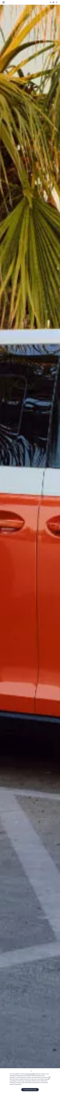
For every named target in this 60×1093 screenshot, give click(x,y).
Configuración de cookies (30, 1089)
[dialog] (30, 1080)
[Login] (53, 2)
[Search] (50, 2)
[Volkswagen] (3, 2)
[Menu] (56, 2)
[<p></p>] (49, 1077)
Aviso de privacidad (30, 1074)
